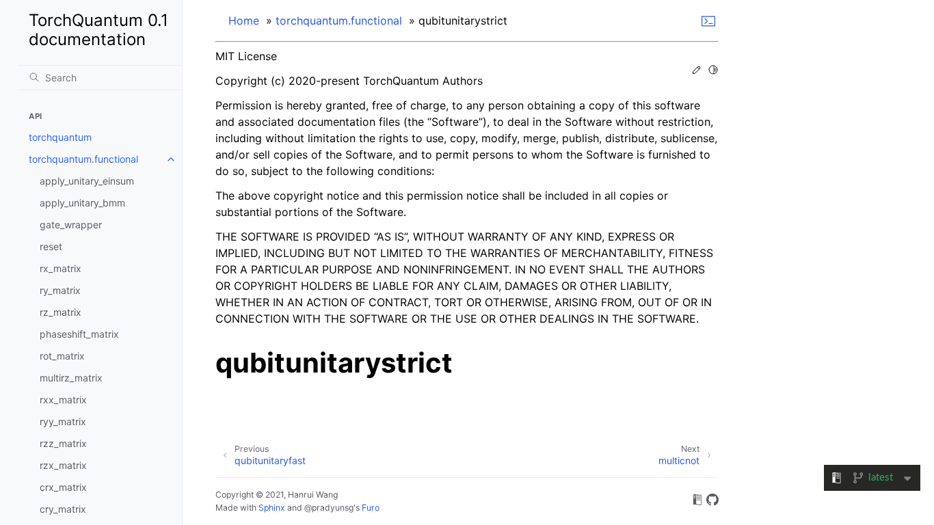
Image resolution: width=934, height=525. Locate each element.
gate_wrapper (71, 224)
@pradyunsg (328, 507)
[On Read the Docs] (697, 502)
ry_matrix (60, 290)
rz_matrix (60, 312)
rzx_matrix (63, 465)
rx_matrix (60, 268)
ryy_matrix (63, 421)
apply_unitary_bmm (82, 202)
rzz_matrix (63, 443)
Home (243, 20)
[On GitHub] (712, 502)
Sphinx (271, 507)
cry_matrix (63, 509)
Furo (370, 507)
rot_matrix (62, 356)
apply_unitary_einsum (87, 181)
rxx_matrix (63, 399)
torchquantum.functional (83, 159)
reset (51, 246)
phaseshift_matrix (79, 334)
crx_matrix (63, 487)
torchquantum (60, 137)
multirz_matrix (71, 377)
